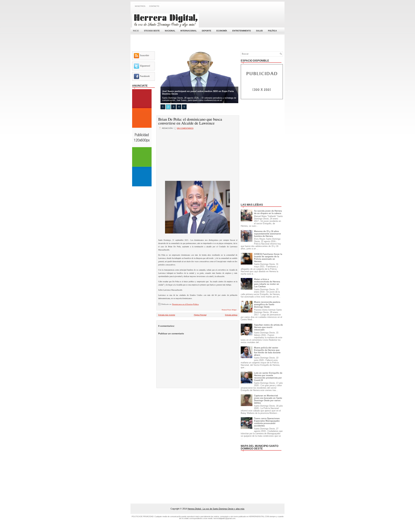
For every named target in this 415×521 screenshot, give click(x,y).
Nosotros (140, 6)
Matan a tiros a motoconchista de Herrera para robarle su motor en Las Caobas (267, 283)
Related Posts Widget (229, 310)
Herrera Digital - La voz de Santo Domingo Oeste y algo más (216, 509)
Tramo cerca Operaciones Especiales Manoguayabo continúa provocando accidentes (267, 422)
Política (196, 304)
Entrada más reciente (166, 315)
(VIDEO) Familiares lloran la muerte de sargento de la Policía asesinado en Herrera (268, 258)
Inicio (136, 31)
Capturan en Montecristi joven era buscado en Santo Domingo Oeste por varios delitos (268, 399)
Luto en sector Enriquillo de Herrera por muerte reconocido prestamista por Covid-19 (268, 376)
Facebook (145, 76)
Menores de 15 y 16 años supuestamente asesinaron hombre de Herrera (267, 233)
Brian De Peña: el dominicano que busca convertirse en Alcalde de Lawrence (190, 121)
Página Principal (200, 315)
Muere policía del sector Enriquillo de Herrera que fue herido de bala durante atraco (267, 351)
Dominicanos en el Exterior (182, 304)
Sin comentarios (185, 128)
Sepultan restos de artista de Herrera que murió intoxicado (268, 327)
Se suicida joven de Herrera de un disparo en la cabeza (268, 212)
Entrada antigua (231, 315)
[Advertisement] (245, 18)
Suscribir (144, 55)
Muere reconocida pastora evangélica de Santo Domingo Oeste (267, 304)
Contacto (154, 6)
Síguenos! (145, 66)
